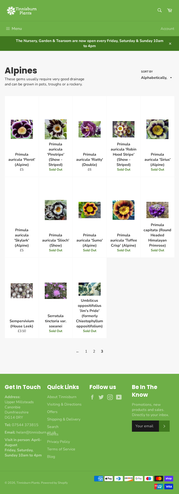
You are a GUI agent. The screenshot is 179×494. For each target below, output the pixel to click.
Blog (51, 456)
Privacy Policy (58, 441)
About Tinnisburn (61, 396)
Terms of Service (61, 449)
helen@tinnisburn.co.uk (36, 432)
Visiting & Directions (64, 404)
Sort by (147, 72)
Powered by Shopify (54, 483)
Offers (52, 411)
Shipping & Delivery (63, 419)
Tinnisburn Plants (28, 483)
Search (53, 426)
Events (53, 434)
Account (167, 28)
